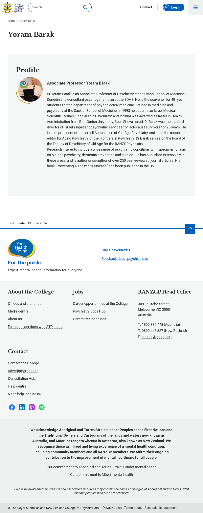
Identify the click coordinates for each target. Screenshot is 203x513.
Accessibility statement (161, 508)
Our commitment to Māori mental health (101, 474)
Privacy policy (112, 508)
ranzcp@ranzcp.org (157, 337)
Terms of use (133, 508)
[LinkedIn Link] (22, 407)
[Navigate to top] (190, 229)
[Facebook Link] (12, 407)
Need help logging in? (25, 394)
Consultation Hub (21, 378)
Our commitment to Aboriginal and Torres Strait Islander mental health (101, 467)
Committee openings (89, 319)
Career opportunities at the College (100, 303)
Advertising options (23, 371)
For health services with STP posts (35, 327)
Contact (146, 7)
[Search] (85, 7)
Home (11, 20)
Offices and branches (24, 303)
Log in (175, 7)
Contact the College (23, 363)
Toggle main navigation (195, 7)
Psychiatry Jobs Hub (89, 311)
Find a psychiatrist (116, 250)
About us (15, 319)
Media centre (18, 311)
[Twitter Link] (32, 407)
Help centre (17, 386)
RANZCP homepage (13, 7)
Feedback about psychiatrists (125, 258)
